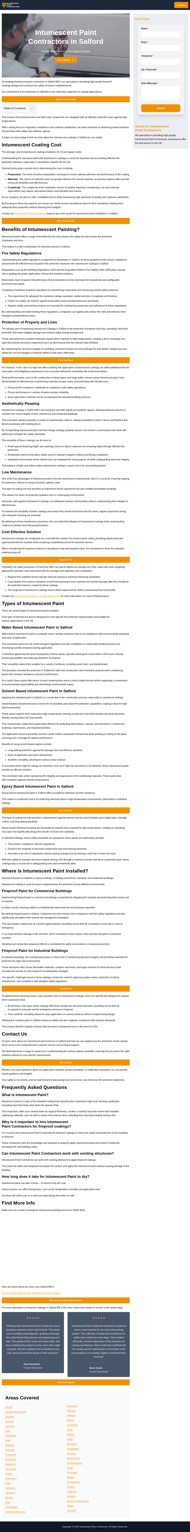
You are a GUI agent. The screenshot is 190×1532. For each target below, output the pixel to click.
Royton (71, 1434)
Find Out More (65, 360)
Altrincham (11, 1478)
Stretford (36, 1293)
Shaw (70, 1468)
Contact (181, 5)
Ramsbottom (73, 1482)
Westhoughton (74, 1463)
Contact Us (65, 988)
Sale (7, 1431)
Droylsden (10, 1459)
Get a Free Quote (65, 221)
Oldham (71, 1415)
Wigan (70, 1506)
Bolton (70, 1420)
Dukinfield (72, 1425)
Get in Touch (65, 810)
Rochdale (72, 1472)
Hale (7, 1483)
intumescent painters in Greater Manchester (37, 596)
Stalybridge (73, 1449)
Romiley (71, 1453)
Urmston (56, 1293)
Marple (70, 1477)
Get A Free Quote (65, 1382)
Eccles (5, 1293)
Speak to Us (66, 560)
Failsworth (10, 1455)
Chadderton (11, 1507)
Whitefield (10, 1435)
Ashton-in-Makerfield (78, 1501)
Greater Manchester (20, 1293)
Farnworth (10, 1469)
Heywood (72, 1406)
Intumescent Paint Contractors (30, 213)
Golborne (72, 1491)
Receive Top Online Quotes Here (65, 1300)
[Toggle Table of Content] (30, 108)
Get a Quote (64, 60)
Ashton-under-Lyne (15, 1512)
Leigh (70, 1439)
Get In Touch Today (66, 99)
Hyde (70, 1430)
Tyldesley (10, 1488)
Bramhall (71, 1444)
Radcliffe (10, 1450)
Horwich (71, 1496)
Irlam (8, 1440)
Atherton (71, 1411)
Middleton (10, 1464)
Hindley (71, 1487)
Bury (7, 1502)
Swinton (46, 1293)
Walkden (10, 1445)
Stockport (10, 1493)
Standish (71, 1510)
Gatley (8, 1474)
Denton (9, 1497)
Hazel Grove (73, 1458)
